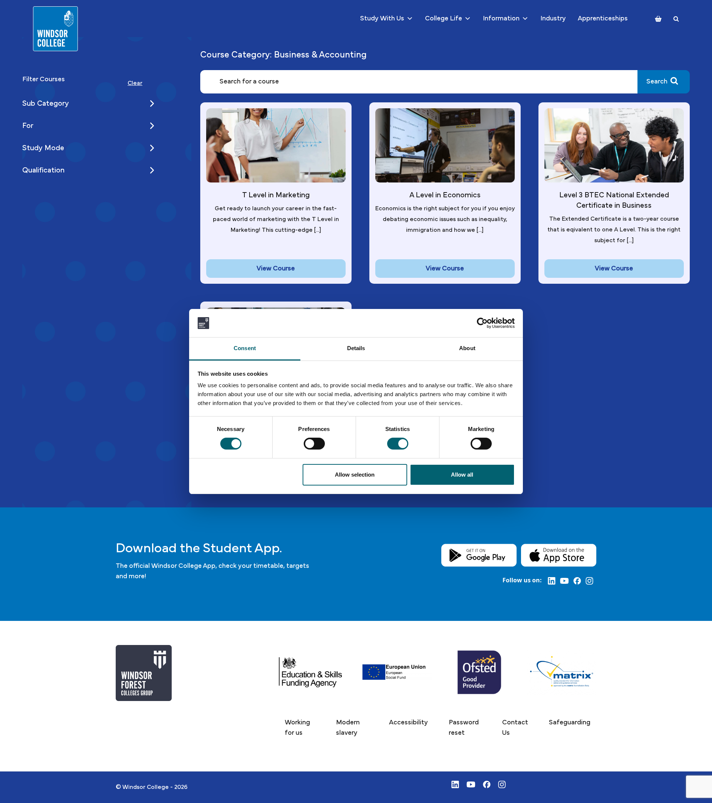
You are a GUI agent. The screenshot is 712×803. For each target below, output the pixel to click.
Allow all (462, 474)
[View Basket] (658, 19)
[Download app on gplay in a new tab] (479, 555)
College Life (443, 18)
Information (501, 18)
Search (657, 81)
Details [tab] (356, 348)
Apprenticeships (603, 18)
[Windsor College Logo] (55, 28)
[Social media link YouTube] (566, 580)
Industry (553, 18)
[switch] (314, 444)
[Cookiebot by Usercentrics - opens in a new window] (482, 323)
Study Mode (43, 148)
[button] (300, 728)
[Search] (676, 19)
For (27, 125)
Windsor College (145, 787)
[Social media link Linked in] (554, 580)
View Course (276, 268)
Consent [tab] (245, 348)
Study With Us (382, 18)
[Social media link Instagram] (591, 580)
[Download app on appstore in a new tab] (558, 555)
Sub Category (45, 103)
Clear (135, 83)
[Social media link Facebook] (579, 580)
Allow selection (355, 474)
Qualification (43, 170)
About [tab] (467, 348)
